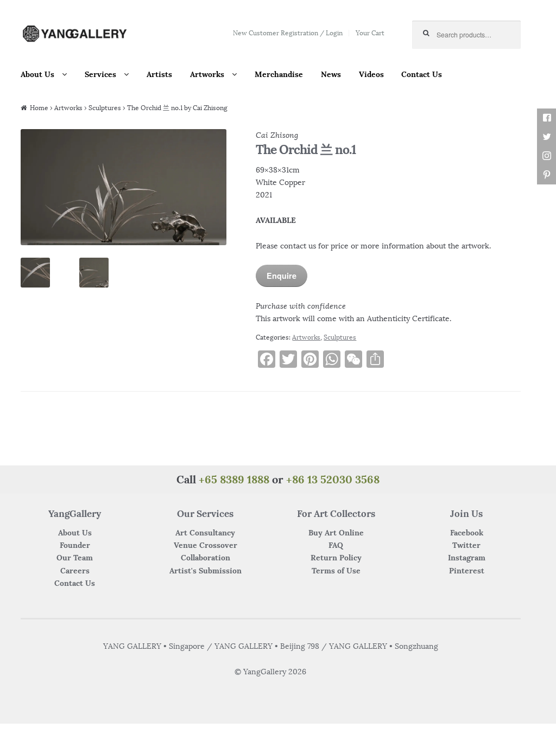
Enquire (281, 275)
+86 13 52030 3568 (333, 479)
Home (39, 108)
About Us (37, 74)
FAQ (335, 545)
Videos (371, 74)
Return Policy (336, 558)
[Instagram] (546, 155)
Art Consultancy (205, 533)
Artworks (207, 74)
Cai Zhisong (277, 135)
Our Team (74, 558)
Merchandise (279, 74)
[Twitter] (546, 136)
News (331, 74)
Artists (159, 74)
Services (100, 74)
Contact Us (421, 74)
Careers (75, 571)
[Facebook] (546, 117)
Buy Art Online (336, 533)
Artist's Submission (205, 571)
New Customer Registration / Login (288, 33)
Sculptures (105, 108)
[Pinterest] (546, 174)
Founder (75, 545)
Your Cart (370, 33)
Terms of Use (336, 571)
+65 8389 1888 (234, 479)
